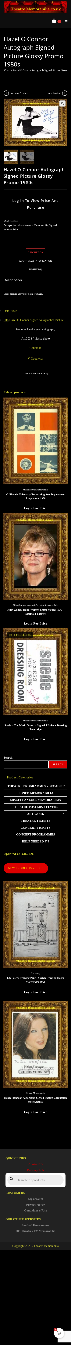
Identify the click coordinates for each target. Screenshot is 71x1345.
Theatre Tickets (35, 820)
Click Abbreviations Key (35, 373)
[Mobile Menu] (65, 21)
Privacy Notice (35, 1204)
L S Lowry (35, 973)
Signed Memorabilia (49, 605)
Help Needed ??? (35, 841)
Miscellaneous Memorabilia (32, 225)
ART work (35, 813)
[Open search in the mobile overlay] (35, 1180)
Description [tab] (35, 252)
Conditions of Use (35, 1210)
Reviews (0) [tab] (35, 269)
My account (35, 1199)
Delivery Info (35, 1170)
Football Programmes (35, 1225)
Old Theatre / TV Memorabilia (35, 1231)
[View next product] (64, 93)
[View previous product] (6, 93)
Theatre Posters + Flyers (35, 806)
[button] (62, 103)
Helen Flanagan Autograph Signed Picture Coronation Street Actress (35, 1099)
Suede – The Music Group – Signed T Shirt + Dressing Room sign (35, 727)
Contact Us (35, 1164)
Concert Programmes (35, 834)
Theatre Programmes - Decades (35, 786)
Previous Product (19, 93)
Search (8, 757)
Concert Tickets (35, 827)
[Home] (5, 70)
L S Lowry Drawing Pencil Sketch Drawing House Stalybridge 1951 (35, 980)
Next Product (54, 93)
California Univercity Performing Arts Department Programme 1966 (35, 496)
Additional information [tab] (35, 261)
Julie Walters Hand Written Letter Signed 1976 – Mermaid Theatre (35, 611)
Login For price (35, 508)
